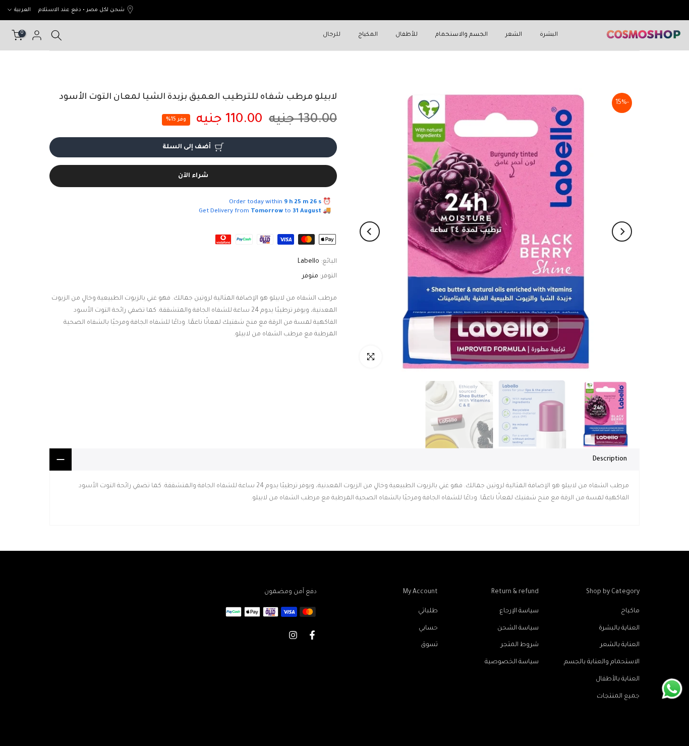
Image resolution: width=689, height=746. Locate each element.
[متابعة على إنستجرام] (293, 635)
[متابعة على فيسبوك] (312, 635)
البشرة (549, 35)
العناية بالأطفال (618, 679)
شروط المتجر (520, 645)
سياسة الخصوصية (512, 662)
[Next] (370, 231)
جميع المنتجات (618, 696)
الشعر (513, 35)
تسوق (429, 645)
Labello (308, 261)
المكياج (368, 35)
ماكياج (630, 611)
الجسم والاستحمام (461, 35)
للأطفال (406, 35)
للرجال (331, 35)
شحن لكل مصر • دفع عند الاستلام (81, 10)
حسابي (428, 628)
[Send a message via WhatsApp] (672, 689)
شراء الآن (193, 176)
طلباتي (428, 611)
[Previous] (622, 231)
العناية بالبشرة (619, 628)
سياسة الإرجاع (519, 611)
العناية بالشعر (620, 645)
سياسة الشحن (518, 628)
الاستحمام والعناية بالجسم (602, 662)
